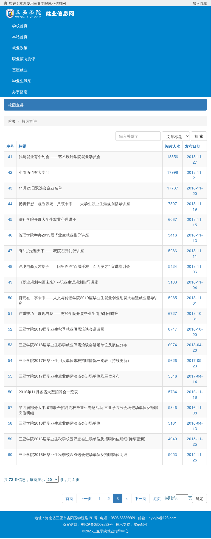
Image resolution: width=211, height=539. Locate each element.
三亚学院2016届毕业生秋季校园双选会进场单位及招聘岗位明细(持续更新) (82, 438)
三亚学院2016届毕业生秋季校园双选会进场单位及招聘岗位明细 (73, 454)
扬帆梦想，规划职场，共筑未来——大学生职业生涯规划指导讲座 (75, 203)
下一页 (140, 498)
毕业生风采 (21, 80)
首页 (12, 121)
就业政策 (19, 47)
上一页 (86, 498)
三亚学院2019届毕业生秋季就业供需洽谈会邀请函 (61, 329)
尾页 (157, 498)
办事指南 (19, 91)
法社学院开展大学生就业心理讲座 (47, 219)
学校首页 (19, 25)
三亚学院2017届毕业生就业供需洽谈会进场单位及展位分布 (69, 376)
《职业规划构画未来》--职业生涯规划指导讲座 (58, 282)
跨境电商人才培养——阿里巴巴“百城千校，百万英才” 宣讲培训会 (74, 266)
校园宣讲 (16, 105)
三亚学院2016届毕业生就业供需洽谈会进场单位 (59, 423)
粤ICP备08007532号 (97, 524)
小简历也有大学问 (34, 172)
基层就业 (19, 69)
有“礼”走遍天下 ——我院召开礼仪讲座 (51, 250)
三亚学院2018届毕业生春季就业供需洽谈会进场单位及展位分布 (73, 344)
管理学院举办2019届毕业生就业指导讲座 (54, 235)
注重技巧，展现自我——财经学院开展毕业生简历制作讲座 (69, 313)
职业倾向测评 (23, 58)
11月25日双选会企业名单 (40, 188)
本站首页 (19, 36)
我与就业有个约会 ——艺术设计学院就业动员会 (59, 156)
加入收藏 (200, 3)
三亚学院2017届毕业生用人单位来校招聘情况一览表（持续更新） (75, 360)
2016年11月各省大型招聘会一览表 (48, 391)
